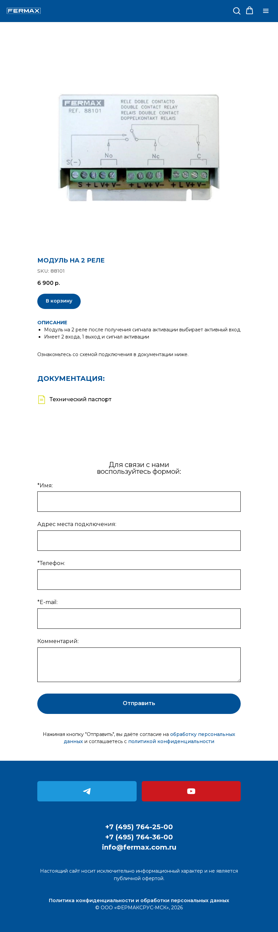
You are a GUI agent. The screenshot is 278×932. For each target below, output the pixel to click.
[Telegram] (87, 791)
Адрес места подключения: (76, 524)
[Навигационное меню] (265, 10)
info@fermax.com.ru (139, 847)
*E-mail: (47, 602)
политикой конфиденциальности (171, 741)
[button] (237, 10)
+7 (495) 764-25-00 (139, 827)
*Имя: (45, 485)
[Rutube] (191, 791)
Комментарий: (58, 641)
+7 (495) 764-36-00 (139, 837)
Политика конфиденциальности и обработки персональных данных (139, 900)
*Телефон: (51, 563)
